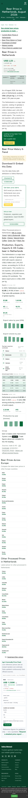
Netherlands (22, 17)
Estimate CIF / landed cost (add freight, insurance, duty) (13, 721)
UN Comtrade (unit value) (13, 71)
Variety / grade (6, 695)
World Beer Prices (10, 17)
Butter (4, 238)
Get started (4, 778)
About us (17, 762)
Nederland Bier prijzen (15, 657)
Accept (14, 796)
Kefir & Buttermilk (14, 235)
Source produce (5, 767)
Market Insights (7, 45)
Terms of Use (18, 778)
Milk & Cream (16, 233)
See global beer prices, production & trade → (10, 29)
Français (14, 786)
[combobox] (14, 675)
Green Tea (11, 241)
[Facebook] (9, 756)
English (9, 786)
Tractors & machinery (6, 769)
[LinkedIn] (2, 756)
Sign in (2, 780)
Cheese (10, 238)
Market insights (5, 762)
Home (3, 17)
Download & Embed (9, 43)
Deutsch (18, 786)
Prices (17, 17)
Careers (17, 765)
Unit (4, 714)
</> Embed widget (8, 181)
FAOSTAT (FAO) (8, 450)
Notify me (8, 204)
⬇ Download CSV (8, 178)
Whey (23, 235)
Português (24, 786)
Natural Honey (19, 238)
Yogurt (4, 235)
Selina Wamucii (6, 746)
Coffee (4, 241)
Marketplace (4, 765)
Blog (16, 769)
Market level (5, 700)
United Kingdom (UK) (7, 368)
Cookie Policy (18, 780)
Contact (17, 767)
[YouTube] (15, 756)
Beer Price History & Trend (11, 40)
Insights (2, 24)
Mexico (7, 351)
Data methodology (5, 776)
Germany (8, 363)
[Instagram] (12, 756)
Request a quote (9, 142)
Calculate (7, 724)
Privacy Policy (18, 776)
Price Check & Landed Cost (12, 48)
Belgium (7, 359)
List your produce (14, 224)
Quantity (5, 709)
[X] (6, 756)
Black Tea (20, 241)
